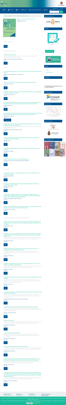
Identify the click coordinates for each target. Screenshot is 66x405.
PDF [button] (5, 46)
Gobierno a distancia (23, 322)
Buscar (61, 11)
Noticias (46, 9)
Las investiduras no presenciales (22, 334)
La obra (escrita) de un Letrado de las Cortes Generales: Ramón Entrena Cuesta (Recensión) (22, 173)
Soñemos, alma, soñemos (20, 56)
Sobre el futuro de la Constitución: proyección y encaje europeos (20, 82)
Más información (37, 403)
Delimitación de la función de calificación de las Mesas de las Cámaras (23, 308)
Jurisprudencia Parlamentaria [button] (35, 9)
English (47, 69)
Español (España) (49, 72)
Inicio (5, 9)
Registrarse (55, 8)
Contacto (60, 9)
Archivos (10, 15)
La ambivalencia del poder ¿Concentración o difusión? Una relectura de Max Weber (22, 72)
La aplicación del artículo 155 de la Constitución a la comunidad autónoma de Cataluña (23, 279)
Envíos (18, 9)
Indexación (53, 9)
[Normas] (53, 59)
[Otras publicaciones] (53, 149)
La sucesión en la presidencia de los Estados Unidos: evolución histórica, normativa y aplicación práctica (21, 138)
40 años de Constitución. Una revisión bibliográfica (16, 159)
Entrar (62, 8)
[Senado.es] (53, 133)
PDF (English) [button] (7, 120)
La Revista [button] (11, 9)
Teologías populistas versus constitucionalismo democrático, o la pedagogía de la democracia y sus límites (22, 92)
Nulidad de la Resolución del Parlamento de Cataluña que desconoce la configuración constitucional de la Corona (22, 251)
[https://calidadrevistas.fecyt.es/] (53, 39)
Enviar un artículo (49, 51)
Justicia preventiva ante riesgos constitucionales (22, 348)
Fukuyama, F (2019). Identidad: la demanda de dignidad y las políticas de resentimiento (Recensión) (21, 184)
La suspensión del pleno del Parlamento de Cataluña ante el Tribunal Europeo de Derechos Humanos (23, 294)
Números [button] (24, 9)
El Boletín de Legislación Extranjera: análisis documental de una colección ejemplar (22, 149)
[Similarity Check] (53, 97)
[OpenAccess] (53, 21)
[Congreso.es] (53, 126)
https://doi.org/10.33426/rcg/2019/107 (27, 19)
